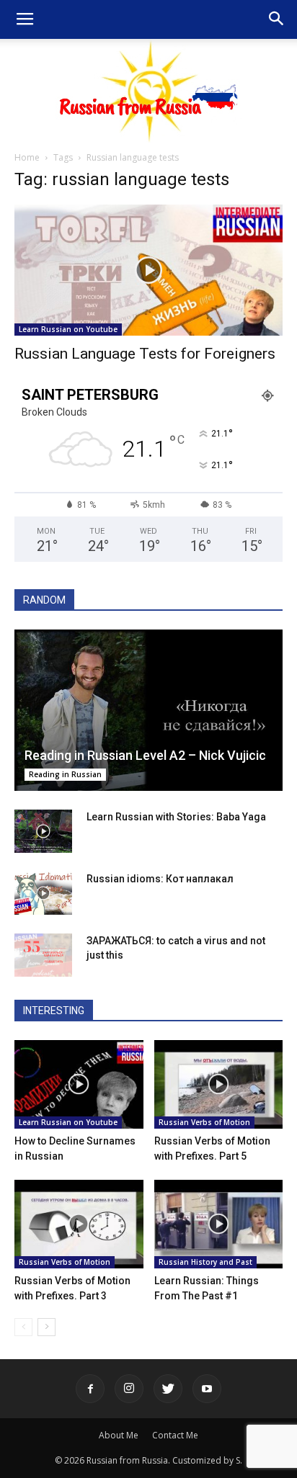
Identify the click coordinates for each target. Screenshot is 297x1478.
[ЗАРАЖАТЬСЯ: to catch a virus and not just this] (43, 955)
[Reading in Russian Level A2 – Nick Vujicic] (148, 710)
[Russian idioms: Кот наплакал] (43, 893)
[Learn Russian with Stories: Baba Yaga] (43, 831)
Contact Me (175, 1435)
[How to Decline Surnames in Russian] (78, 1084)
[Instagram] (129, 1388)
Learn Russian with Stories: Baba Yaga (176, 817)
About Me (118, 1435)
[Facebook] (90, 1388)
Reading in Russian (65, 774)
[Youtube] (206, 1388)
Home (27, 157)
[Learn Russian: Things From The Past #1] (218, 1224)
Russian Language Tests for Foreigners (144, 353)
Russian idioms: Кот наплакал (160, 878)
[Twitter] (168, 1388)
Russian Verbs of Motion (204, 1122)
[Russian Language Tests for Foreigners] (148, 270)
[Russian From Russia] (149, 91)
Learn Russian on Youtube (68, 329)
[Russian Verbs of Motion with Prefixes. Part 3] (78, 1224)
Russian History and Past (205, 1262)
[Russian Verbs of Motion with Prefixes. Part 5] (218, 1084)
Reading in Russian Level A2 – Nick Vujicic (145, 755)
